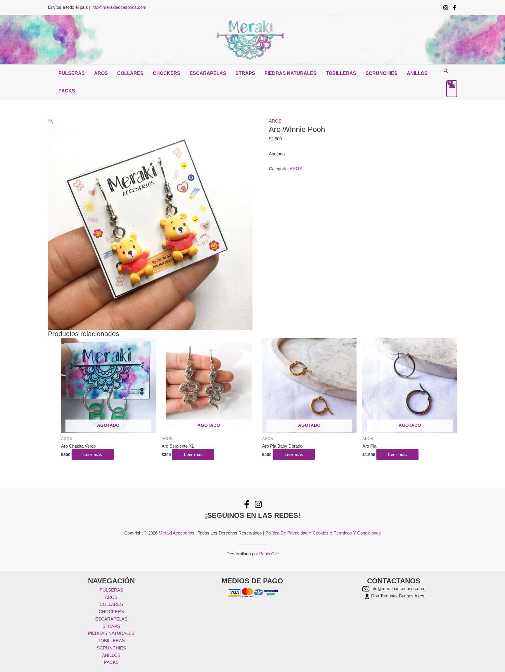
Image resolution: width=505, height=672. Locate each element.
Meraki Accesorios (176, 532)
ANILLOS (417, 73)
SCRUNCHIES (381, 73)
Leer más (92, 454)
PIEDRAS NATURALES (290, 73)
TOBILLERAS (341, 73)
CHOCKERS (166, 73)
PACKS (66, 90)
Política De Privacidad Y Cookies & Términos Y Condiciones (323, 532)
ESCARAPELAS (208, 73)
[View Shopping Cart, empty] (451, 88)
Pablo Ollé (269, 553)
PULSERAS (71, 73)
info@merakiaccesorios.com (118, 7)
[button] (446, 71)
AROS (101, 73)
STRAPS (245, 73)
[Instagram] (445, 7)
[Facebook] (454, 7)
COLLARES (130, 73)
